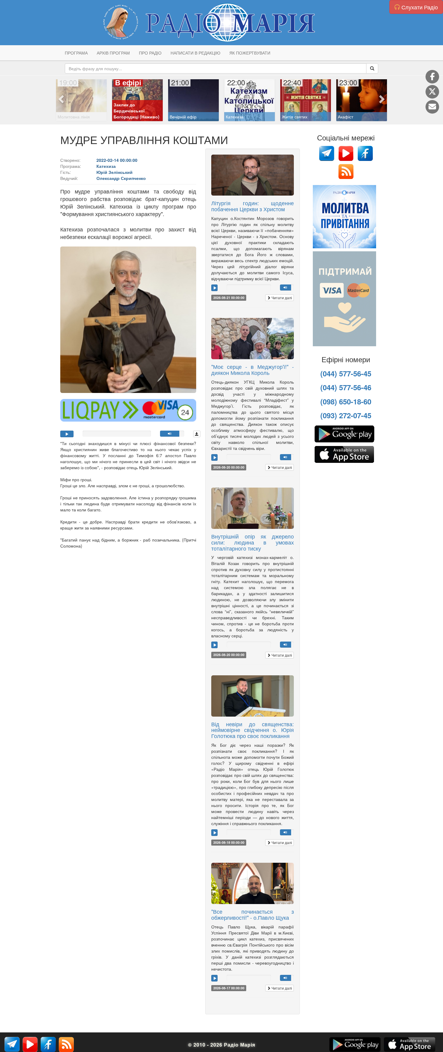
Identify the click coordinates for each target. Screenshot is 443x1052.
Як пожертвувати (249, 53)
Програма (76, 53)
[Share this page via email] (432, 107)
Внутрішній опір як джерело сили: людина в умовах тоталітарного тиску (252, 542)
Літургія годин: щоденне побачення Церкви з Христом (252, 206)
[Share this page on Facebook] (432, 76)
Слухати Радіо (419, 7)
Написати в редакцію (195, 53)
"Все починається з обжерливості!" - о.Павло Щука (252, 914)
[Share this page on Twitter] (432, 92)
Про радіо (150, 53)
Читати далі (281, 297)
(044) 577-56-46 (345, 387)
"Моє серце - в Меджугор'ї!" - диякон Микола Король (252, 369)
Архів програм (113, 53)
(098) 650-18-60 (345, 401)
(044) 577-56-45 (345, 373)
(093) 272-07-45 (345, 415)
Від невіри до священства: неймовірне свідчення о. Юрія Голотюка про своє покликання (252, 730)
